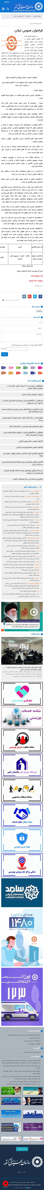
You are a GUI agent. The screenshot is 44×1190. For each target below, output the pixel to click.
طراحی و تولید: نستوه (21, 1188)
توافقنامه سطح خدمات (34, 1044)
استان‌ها (28, 16)
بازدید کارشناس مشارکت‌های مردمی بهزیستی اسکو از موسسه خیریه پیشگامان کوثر (22, 410)
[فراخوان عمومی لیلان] (12, 43)
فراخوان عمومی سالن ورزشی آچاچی (31, 441)
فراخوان (39, 311)
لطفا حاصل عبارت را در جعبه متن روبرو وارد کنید (27, 345)
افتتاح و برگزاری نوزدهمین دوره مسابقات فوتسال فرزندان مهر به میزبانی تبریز (22, 463)
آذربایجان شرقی (18, 16)
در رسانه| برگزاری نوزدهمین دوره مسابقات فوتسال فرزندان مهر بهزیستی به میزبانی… (23, 471)
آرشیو (19, 1172)
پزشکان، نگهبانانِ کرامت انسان (32, 394)
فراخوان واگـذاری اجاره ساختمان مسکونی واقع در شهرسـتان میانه (23, 454)
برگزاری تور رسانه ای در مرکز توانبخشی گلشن (28, 479)
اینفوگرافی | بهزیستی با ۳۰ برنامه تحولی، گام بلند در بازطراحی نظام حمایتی (25, 387)
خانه (24, 1172)
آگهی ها (37, 1048)
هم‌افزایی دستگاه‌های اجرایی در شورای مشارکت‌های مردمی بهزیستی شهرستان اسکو (23, 433)
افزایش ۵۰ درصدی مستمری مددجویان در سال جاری (23, 562)
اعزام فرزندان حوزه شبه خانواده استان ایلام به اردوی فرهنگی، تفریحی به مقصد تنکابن (23, 547)
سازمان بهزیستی (27, 6)
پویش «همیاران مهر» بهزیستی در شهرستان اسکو (26, 426)
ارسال (4, 354)
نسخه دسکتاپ (22, 1149)
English (6, 2)
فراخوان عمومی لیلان (29, 30)
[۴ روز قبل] (22, 651)
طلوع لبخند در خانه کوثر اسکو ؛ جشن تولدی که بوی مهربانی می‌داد (22, 419)
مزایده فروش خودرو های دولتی (32, 1052)
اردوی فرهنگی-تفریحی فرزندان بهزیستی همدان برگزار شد (21, 565)
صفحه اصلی (37, 16)
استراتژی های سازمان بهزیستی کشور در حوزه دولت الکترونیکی (23, 1035)
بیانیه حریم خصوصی (34, 1038)
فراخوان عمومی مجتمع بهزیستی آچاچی (29, 447)
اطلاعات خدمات (34, 1031)
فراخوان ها (35, 1056)
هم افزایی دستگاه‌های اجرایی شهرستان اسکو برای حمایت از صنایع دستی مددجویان (22, 402)
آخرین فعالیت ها (34, 380)
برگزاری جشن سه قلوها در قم (29, 591)
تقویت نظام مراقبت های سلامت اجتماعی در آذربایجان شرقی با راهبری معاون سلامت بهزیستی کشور (24, 668)
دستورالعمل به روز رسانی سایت (32, 1041)
